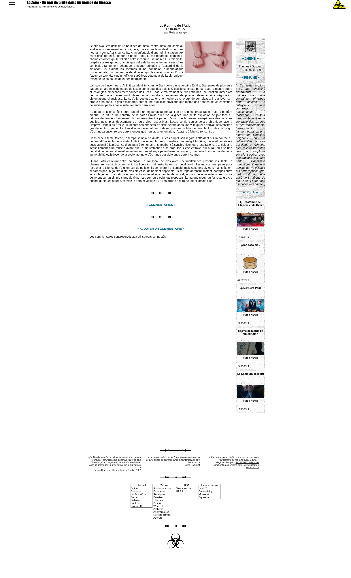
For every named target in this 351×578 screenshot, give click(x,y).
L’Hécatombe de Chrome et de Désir (250, 203)
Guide (134, 488)
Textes (164, 485)
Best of (157, 503)
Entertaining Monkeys (206, 493)
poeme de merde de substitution (250, 332)
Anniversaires (161, 511)
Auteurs (157, 517)
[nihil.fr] (203, 488)
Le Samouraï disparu (250, 373)
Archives (158, 508)
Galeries (135, 500)
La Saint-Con (138, 494)
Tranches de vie (250, 69)
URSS (179, 491)
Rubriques (159, 494)
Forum (134, 497)
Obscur (256, 66)
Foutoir (135, 503)
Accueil (141, 485)
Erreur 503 (137, 506)
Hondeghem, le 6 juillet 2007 (126, 470)
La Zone (69, 2)
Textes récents (184, 488)
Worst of (158, 506)
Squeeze (204, 497)
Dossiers (158, 497)
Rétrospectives (162, 514)
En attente (159, 491)
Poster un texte (162, 488)
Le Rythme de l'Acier (175, 25)
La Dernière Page (250, 287)
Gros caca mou (250, 244)
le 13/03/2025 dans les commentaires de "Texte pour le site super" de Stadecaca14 (236, 465)
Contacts (136, 491)
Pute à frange (178, 32)
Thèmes (244, 66)
